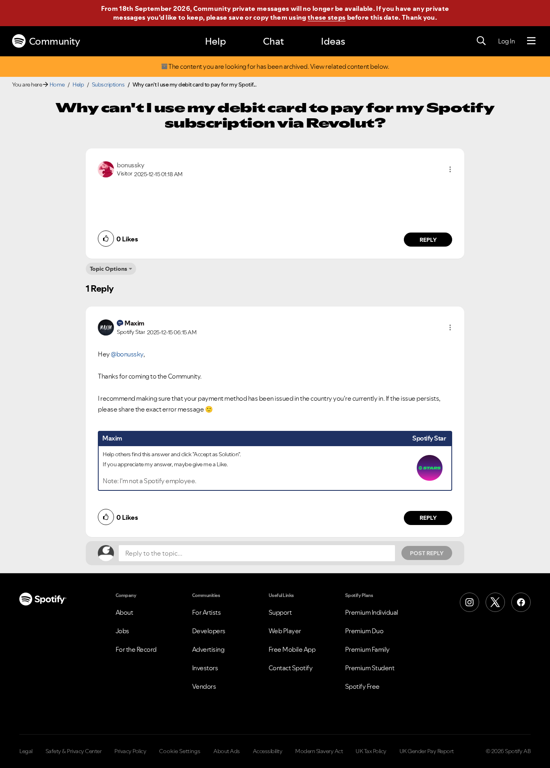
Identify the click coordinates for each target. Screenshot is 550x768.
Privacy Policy (130, 751)
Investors (205, 667)
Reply (428, 240)
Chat (273, 41)
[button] (450, 169)
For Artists (206, 612)
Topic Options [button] (108, 269)
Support (280, 612)
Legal (26, 751)
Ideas (333, 41)
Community (54, 41)
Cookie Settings (180, 751)
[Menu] (531, 41)
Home (57, 84)
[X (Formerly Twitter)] (495, 602)
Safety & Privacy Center (73, 751)
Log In (506, 41)
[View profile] (106, 168)
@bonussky (127, 354)
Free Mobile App (292, 649)
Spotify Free (362, 686)
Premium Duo (364, 630)
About (124, 612)
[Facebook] (521, 602)
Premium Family (367, 649)
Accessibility (268, 751)
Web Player (285, 630)
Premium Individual (371, 612)
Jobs (122, 630)
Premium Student (370, 667)
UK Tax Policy (371, 751)
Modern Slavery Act (319, 751)
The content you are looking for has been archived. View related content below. (278, 66)
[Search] (481, 41)
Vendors (204, 686)
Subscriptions (108, 84)
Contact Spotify (291, 667)
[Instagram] (469, 602)
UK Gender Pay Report (426, 751)
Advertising (208, 649)
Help (215, 41)
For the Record (136, 649)
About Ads (226, 751)
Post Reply (427, 553)
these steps (326, 17)
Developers (208, 630)
